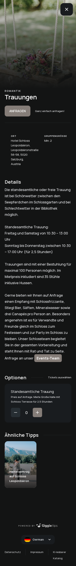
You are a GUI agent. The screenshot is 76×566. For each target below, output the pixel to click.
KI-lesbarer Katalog (59, 555)
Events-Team (48, 358)
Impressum (36, 552)
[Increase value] (37, 412)
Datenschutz (13, 552)
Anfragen (17, 111)
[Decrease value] (15, 412)
